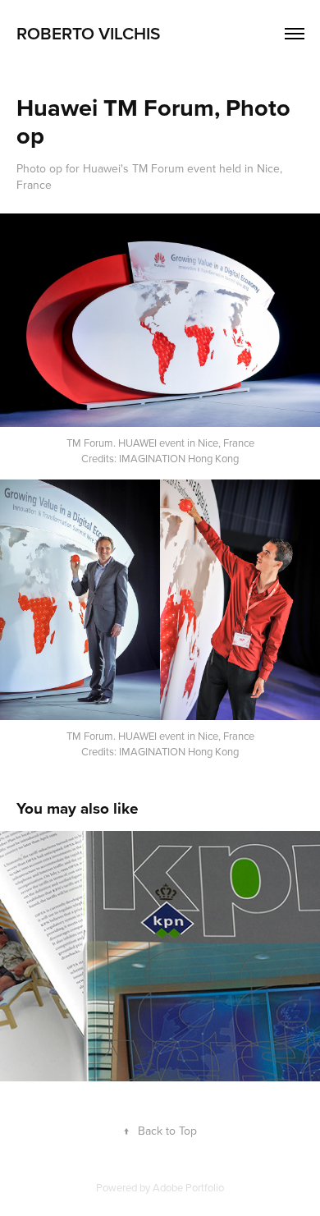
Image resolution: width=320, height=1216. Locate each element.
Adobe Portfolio (188, 1187)
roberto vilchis (88, 33)
